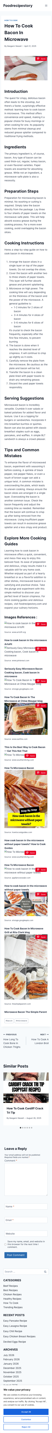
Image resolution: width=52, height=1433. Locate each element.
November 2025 (12, 1372)
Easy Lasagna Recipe (15, 1326)
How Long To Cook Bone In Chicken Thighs (11, 1040)
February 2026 (11, 1359)
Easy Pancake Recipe (15, 1320)
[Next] (44, 1099)
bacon (9, 1021)
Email (10, 1220)
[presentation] (26, 1087)
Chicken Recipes (12, 1294)
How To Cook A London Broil (40, 1039)
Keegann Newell (14, 46)
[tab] (20, 1127)
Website (10, 1233)
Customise (26, 1419)
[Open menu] (46, 5)
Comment (10, 1160)
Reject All (26, 1427)
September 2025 (12, 1380)
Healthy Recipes (12, 1298)
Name (10, 1206)
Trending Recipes (13, 1307)
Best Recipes (10, 1290)
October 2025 (11, 1376)
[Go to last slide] (8, 1099)
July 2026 (8, 1355)
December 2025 (12, 1368)
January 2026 (11, 1363)
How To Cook (11, 20)
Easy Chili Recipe (12, 1331)
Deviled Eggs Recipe (14, 1341)
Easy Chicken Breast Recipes (19, 1336)
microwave (21, 1021)
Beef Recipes (10, 1285)
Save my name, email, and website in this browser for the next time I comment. (26, 1244)
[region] (26, 1409)
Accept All (26, 1412)
